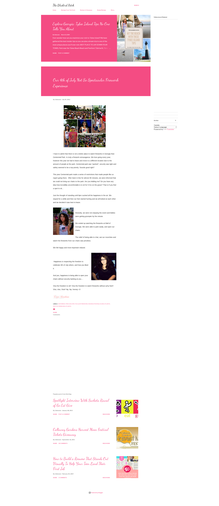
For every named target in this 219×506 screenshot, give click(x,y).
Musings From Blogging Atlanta (99, 304)
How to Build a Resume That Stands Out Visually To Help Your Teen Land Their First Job (80, 463)
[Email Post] (54, 309)
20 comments (63, 443)
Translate (170, 129)
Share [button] (55, 53)
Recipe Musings (101, 10)
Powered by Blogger (97, 492)
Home (54, 10)
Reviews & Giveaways (86, 10)
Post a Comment (63, 53)
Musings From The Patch (68, 10)
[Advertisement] (82, 372)
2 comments (63, 477)
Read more (106, 414)
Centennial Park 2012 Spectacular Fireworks (73, 304)
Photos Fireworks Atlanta (62, 306)
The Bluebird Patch (63, 5)
